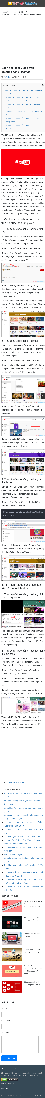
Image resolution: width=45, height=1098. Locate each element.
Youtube (11, 782)
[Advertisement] (22, 40)
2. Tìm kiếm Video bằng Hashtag (19, 101)
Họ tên (4, 1008)
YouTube (7, 77)
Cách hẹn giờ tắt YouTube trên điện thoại (22, 836)
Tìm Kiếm (20, 782)
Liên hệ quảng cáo (7, 1083)
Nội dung (6, 1033)
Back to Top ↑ (39, 1096)
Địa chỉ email (7, 1020)
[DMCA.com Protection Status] (9, 1079)
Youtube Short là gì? (13, 854)
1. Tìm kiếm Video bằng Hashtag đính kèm (23, 97)
